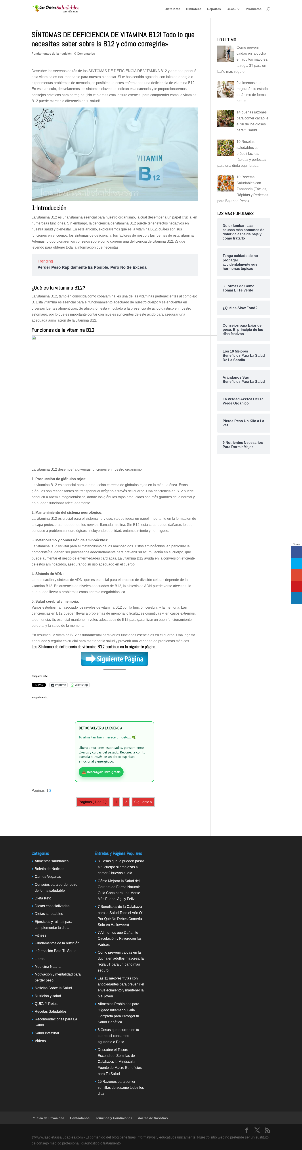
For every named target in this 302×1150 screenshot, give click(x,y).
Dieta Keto (172, 9)
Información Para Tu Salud (55, 951)
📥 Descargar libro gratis (101, 772)
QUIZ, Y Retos (46, 1004)
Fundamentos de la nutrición (52, 53)
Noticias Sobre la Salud (53, 988)
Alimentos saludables (52, 861)
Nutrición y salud (48, 996)
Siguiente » (143, 802)
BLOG (231, 9)
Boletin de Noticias (49, 869)
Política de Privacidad (48, 1118)
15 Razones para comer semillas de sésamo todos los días (121, 1087)
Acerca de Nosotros (153, 1118)
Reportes (214, 9)
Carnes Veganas (48, 876)
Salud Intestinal (47, 1033)
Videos (40, 1041)
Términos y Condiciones (113, 1118)
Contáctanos (80, 1118)
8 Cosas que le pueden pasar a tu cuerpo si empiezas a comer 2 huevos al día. (121, 867)
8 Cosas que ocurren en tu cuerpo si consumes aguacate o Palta (118, 1036)
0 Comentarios (84, 53)
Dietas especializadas (52, 906)
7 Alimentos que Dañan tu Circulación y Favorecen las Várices (119, 938)
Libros (39, 959)
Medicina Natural (48, 966)
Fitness (40, 935)
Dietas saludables (49, 914)
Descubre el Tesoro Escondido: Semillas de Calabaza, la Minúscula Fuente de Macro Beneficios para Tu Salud (120, 1062)
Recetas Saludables (51, 1011)
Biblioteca (193, 9)
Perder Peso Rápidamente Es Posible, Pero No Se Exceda (92, 267)
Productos (254, 9)
